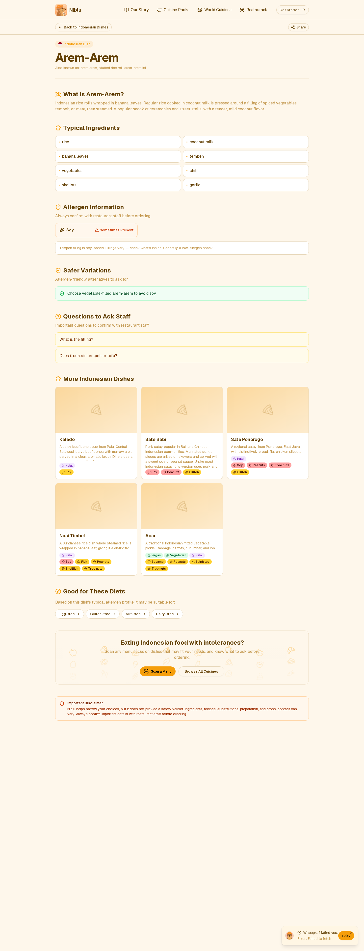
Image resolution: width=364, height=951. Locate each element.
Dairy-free (165, 614)
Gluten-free (100, 614)
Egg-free (67, 614)
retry (346, 935)
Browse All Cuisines (201, 671)
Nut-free (133, 614)
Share (301, 27)
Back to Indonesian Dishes (86, 27)
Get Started (290, 10)
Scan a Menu (161, 671)
